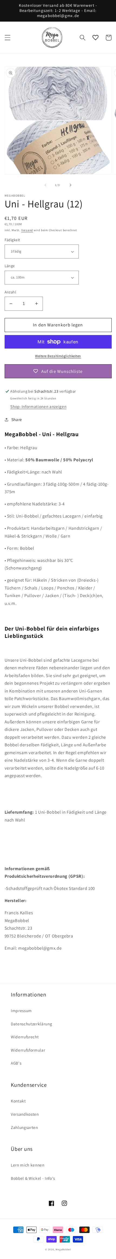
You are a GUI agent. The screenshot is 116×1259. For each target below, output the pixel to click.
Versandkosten (25, 1114)
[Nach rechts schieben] (70, 185)
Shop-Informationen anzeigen (38, 406)
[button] (7, 37)
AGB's (16, 1063)
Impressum (21, 1010)
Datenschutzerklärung (31, 1023)
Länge (10, 265)
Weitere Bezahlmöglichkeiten (58, 356)
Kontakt (18, 1101)
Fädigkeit (12, 239)
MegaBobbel (63, 1249)
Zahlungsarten (24, 1127)
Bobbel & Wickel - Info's (33, 1178)
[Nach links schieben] (46, 185)
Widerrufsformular (28, 1050)
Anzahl (10, 291)
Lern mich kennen (28, 1165)
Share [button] (16, 419)
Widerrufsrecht (25, 1036)
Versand (27, 230)
